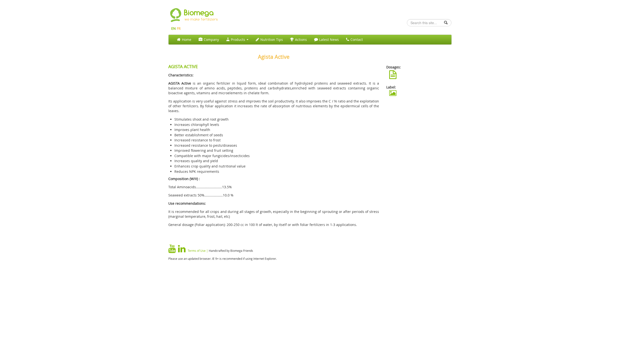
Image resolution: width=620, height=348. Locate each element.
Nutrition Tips (271, 39)
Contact (356, 39)
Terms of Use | (198, 251)
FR (179, 28)
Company (211, 39)
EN (173, 28)
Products (238, 39)
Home (186, 39)
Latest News (329, 39)
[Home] (175, 14)
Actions (301, 39)
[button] (392, 75)
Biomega (199, 12)
